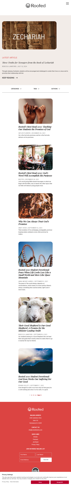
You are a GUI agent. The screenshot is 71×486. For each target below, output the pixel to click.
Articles (35, 437)
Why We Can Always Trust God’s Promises (33, 222)
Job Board (35, 442)
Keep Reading (8, 78)
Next (39, 395)
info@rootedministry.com (35, 430)
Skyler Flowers (24, 133)
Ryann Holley (23, 385)
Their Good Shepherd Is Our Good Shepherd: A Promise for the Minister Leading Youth (34, 328)
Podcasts (35, 439)
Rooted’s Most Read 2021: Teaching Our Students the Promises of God (34, 128)
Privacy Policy (35, 444)
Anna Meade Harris (25, 281)
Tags (35, 89)
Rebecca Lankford (9, 66)
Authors (54, 89)
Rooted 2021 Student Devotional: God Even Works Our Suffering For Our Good (34, 379)
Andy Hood (22, 228)
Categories (15, 89)
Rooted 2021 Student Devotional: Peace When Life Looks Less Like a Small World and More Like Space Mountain (34, 273)
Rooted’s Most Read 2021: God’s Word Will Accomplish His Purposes (35, 174)
